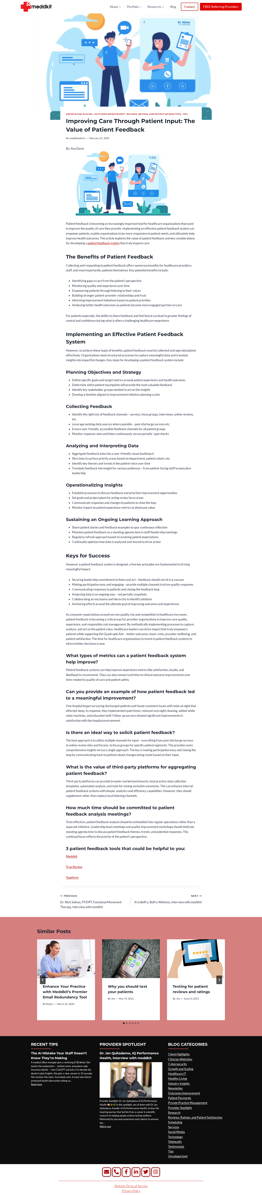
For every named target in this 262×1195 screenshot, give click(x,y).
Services (173, 1127)
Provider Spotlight (180, 1108)
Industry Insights (179, 1083)
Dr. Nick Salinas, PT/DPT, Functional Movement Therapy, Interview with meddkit (91, 902)
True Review (74, 867)
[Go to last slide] (43, 980)
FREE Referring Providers (220, 7)
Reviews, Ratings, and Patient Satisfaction (154, 114)
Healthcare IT (177, 1074)
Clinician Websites (180, 1059)
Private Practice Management (187, 1103)
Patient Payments (179, 1098)
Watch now (105, 1126)
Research (174, 1112)
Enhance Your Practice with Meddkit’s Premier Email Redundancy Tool (65, 991)
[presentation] (66, 958)
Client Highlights (179, 1054)
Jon (113, 998)
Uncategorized (177, 1156)
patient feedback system (104, 243)
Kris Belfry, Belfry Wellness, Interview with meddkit (168, 899)
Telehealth (175, 1142)
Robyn (49, 1004)
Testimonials (176, 1146)
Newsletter (175, 1088)
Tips (185, 114)
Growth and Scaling (79, 114)
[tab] (124, 1023)
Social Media (176, 1132)
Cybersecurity (177, 1064)
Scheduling (175, 1122)
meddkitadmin (77, 138)
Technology (175, 1137)
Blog (173, 7)
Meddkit (71, 856)
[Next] (219, 980)
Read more (36, 1084)
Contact (189, 7)
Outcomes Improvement (109, 114)
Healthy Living (177, 1078)
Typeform (72, 877)
